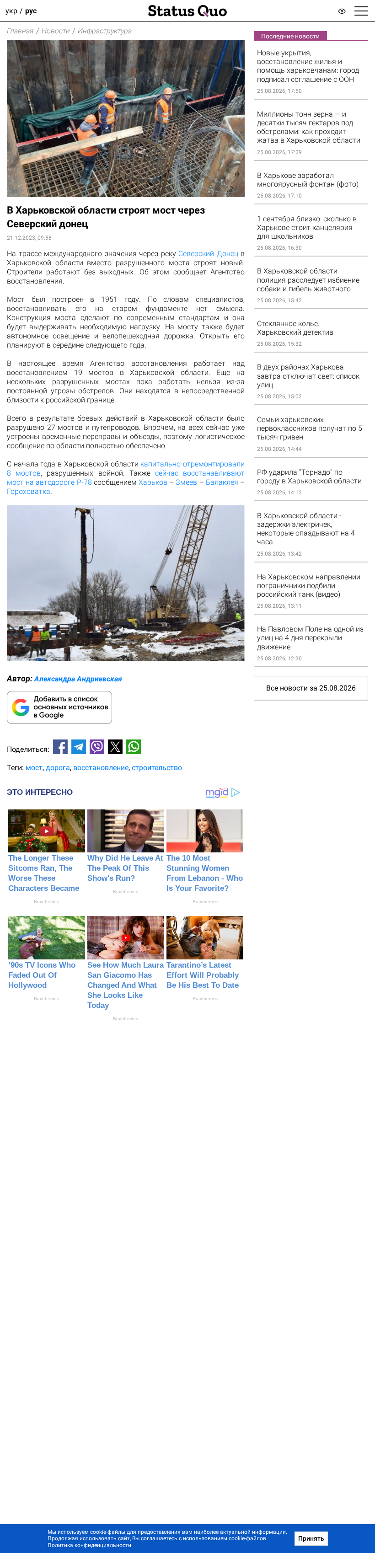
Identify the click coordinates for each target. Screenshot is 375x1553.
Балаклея (222, 482)
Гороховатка (28, 491)
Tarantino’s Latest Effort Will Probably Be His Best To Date (202, 975)
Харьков (153, 482)
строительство (157, 767)
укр (11, 10)
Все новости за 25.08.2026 (311, 688)
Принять (311, 1538)
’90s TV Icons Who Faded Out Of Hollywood (41, 975)
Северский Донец (208, 253)
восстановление (101, 767)
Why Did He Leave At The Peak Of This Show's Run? (125, 868)
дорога (58, 767)
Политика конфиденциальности (89, 1545)
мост (34, 767)
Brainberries (46, 901)
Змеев (186, 482)
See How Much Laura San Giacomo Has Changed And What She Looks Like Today (125, 985)
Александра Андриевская (78, 679)
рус (31, 10)
